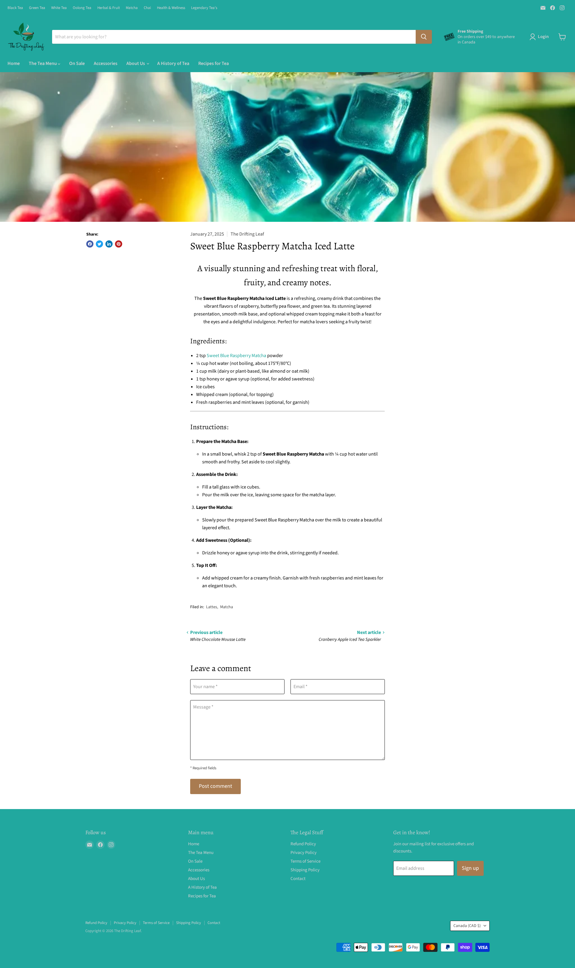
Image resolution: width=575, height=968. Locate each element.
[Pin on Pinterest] (118, 244)
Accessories (105, 63)
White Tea (59, 8)
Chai (147, 8)
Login (543, 37)
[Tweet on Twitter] (99, 244)
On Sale (77, 63)
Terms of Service (305, 861)
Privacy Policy (303, 852)
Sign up (470, 868)
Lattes (211, 607)
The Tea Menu (43, 63)
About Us (136, 63)
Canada (467, 926)
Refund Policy (303, 844)
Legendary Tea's (204, 8)
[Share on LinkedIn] (109, 244)
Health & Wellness (171, 8)
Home (13, 63)
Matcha (132, 8)
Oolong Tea (82, 8)
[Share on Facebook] (89, 244)
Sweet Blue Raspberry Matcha (236, 355)
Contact (297, 879)
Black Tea (15, 8)
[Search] (424, 37)
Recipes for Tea (213, 63)
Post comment (215, 786)
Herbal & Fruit (108, 8)
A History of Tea (173, 63)
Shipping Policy (305, 870)
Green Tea (37, 8)
